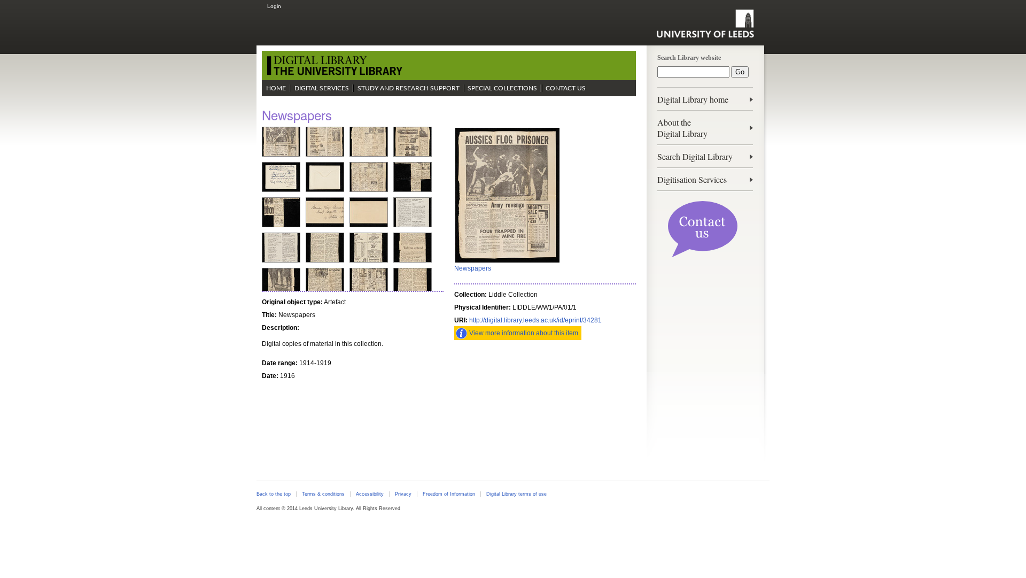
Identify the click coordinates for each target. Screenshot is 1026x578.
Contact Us (566, 88)
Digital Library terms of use (516, 494)
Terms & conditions (323, 494)
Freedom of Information (449, 494)
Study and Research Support (408, 88)
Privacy (403, 494)
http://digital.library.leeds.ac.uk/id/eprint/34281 (535, 320)
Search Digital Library (695, 156)
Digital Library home (692, 99)
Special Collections (502, 88)
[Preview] (507, 261)
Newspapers (472, 268)
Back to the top (273, 494)
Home (276, 88)
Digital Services (321, 88)
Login (274, 6)
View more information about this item (523, 333)
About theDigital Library (682, 128)
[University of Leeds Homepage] (705, 23)
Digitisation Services (692, 179)
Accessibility (370, 494)
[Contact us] (702, 255)
